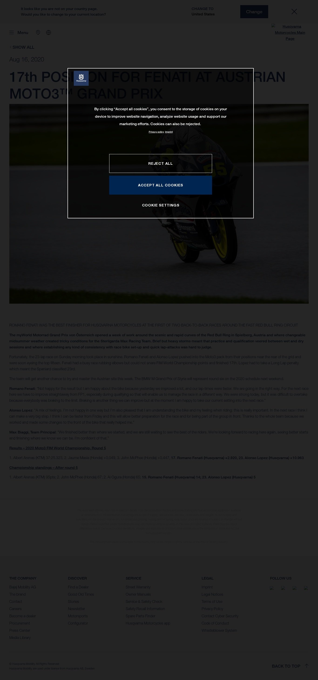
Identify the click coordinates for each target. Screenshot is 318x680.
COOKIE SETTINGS (160, 205)
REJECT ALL (160, 163)
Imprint (169, 131)
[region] (161, 143)
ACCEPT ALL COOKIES (160, 185)
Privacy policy (156, 131)
